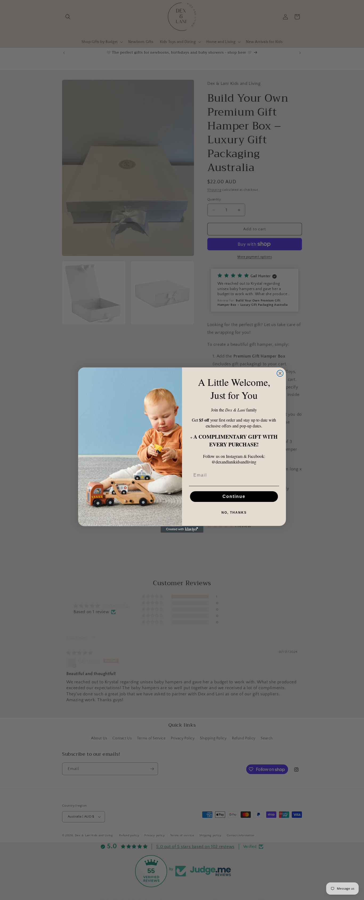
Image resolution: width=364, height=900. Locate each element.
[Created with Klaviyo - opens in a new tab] (182, 529)
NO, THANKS (234, 513)
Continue (234, 496)
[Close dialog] (280, 373)
